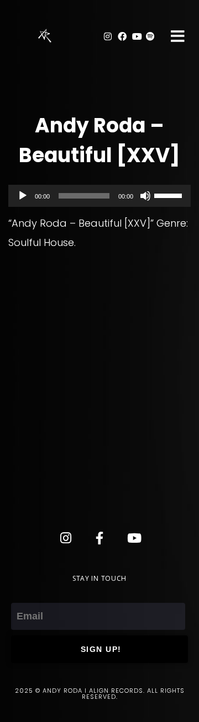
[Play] (22, 195)
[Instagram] (108, 36)
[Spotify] (150, 36)
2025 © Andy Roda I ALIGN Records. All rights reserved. (100, 693)
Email (24, 593)
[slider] (169, 195)
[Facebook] (122, 36)
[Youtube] (136, 36)
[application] (99, 196)
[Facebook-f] (99, 537)
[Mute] (145, 195)
